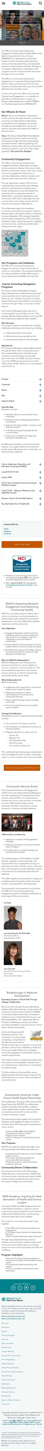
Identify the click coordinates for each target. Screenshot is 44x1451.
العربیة (10, 1420)
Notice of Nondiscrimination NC (13, 1316)
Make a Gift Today (22, 544)
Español (5, 1420)
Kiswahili (17, 1424)
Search (39, 1)
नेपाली (31, 1422)
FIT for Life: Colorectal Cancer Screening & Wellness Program (19, 484)
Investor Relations (8, 1351)
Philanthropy (6, 1396)
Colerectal (6, 384)
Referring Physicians (9, 1388)
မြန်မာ (14, 1420)
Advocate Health (8, 1343)
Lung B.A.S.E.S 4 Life (10, 472)
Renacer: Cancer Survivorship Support (17, 498)
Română (4, 1424)
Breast (4, 390)
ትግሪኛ (22, 1424)
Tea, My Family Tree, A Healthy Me (15, 504)
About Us (5, 1323)
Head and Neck (8, 401)
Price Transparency (8, 1359)
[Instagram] (33, 1287)
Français (29, 1420)
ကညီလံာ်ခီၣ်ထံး (13, 1422)
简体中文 (20, 1420)
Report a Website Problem (11, 1400)
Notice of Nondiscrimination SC (13, 1319)
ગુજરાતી (34, 1420)
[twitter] (19, 1287)
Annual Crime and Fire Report (12, 1372)
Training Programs (8, 1335)
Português (37, 1422)
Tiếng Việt (39, 1424)
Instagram (7, 531)
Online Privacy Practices (10, 1368)
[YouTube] (26, 1287)
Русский (11, 1424)
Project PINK (7, 477)
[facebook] (13, 1287)
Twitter (6, 529)
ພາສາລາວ (26, 1422)
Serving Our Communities (11, 1355)
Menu (4, 2)
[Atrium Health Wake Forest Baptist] (22, 1299)
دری (25, 1420)
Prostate (5, 379)
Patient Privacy (7, 1376)
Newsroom (6, 1327)
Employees (6, 1384)
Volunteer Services (8, 1392)
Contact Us (6, 1404)
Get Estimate (6, 1347)
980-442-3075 (11, 37)
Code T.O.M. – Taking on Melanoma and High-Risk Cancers (18, 491)
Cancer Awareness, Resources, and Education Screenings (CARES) (16, 465)
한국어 (21, 1422)
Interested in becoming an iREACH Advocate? (22, 768)
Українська (28, 1424)
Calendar (5, 1339)
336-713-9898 (11, 31)
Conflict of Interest (8, 1380)
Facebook (7, 534)
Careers (4, 1331)
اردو (34, 1424)
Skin (3, 395)
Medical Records (8, 1364)
